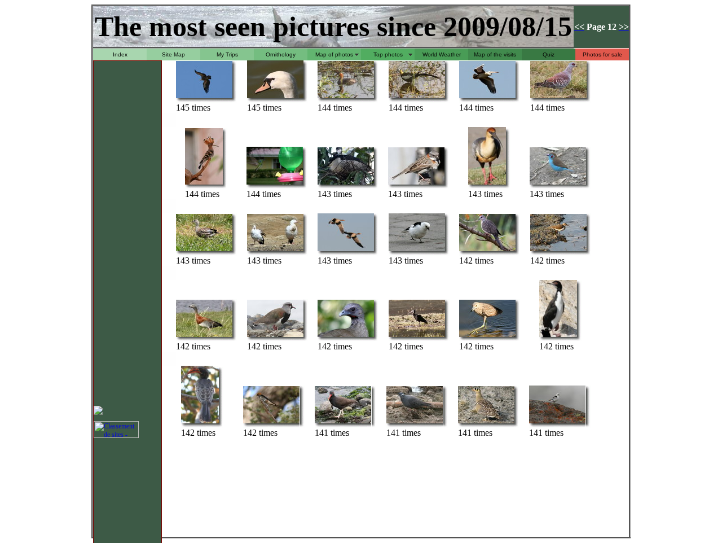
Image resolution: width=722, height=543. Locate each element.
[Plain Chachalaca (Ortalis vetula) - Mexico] (346, 336)
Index (120, 54)
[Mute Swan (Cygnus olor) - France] (275, 97)
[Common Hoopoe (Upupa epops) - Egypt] (204, 184)
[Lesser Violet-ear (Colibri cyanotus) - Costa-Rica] (274, 184)
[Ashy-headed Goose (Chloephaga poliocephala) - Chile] (204, 336)
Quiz (548, 54)
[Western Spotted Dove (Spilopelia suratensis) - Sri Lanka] (487, 250)
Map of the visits (495, 54)
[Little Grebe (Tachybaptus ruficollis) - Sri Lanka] (346, 97)
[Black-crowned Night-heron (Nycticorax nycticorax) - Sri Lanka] (346, 184)
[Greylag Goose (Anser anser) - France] (346, 250)
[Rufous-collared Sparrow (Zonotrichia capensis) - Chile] (416, 184)
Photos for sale (602, 54)
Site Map (173, 54)
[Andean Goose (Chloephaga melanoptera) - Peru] (275, 250)
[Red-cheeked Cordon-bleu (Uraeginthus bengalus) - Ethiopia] (558, 184)
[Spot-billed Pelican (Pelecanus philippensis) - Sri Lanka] (487, 97)
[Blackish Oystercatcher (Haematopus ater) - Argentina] (343, 422)
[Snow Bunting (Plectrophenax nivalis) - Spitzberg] (417, 250)
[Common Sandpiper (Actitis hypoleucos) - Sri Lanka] (558, 250)
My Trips (227, 54)
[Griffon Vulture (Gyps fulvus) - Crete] (204, 97)
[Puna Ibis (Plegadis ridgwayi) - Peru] (417, 336)
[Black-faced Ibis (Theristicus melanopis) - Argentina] (487, 184)
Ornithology (281, 54)
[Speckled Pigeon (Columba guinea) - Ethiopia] (558, 97)
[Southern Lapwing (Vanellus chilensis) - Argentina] (275, 336)
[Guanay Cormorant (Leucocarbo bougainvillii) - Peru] (558, 336)
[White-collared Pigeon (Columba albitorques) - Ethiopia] (414, 422)
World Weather (441, 54)
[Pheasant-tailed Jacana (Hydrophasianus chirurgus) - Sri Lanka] (417, 97)
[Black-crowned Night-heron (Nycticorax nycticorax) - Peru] (487, 336)
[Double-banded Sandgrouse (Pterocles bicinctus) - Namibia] (486, 422)
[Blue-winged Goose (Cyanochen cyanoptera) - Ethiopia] (204, 250)
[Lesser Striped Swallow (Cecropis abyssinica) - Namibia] (271, 422)
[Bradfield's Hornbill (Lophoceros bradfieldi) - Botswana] (200, 422)
